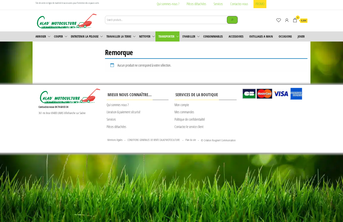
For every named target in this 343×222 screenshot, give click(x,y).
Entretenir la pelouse (84, 36)
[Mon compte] (286, 20)
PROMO (259, 3)
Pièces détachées (196, 3)
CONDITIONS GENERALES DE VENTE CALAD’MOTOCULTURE (153, 140)
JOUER (301, 36)
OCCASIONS (285, 36)
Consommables (213, 36)
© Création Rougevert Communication (218, 140)
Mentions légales (114, 140)
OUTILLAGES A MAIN (261, 36)
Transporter (166, 36)
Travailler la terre (118, 36)
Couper (58, 36)
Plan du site (190, 140)
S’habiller (188, 36)
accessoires (236, 36)
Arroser (41, 36)
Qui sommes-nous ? (168, 3)
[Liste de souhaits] (278, 20)
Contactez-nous (239, 3)
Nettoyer (144, 36)
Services (218, 3)
